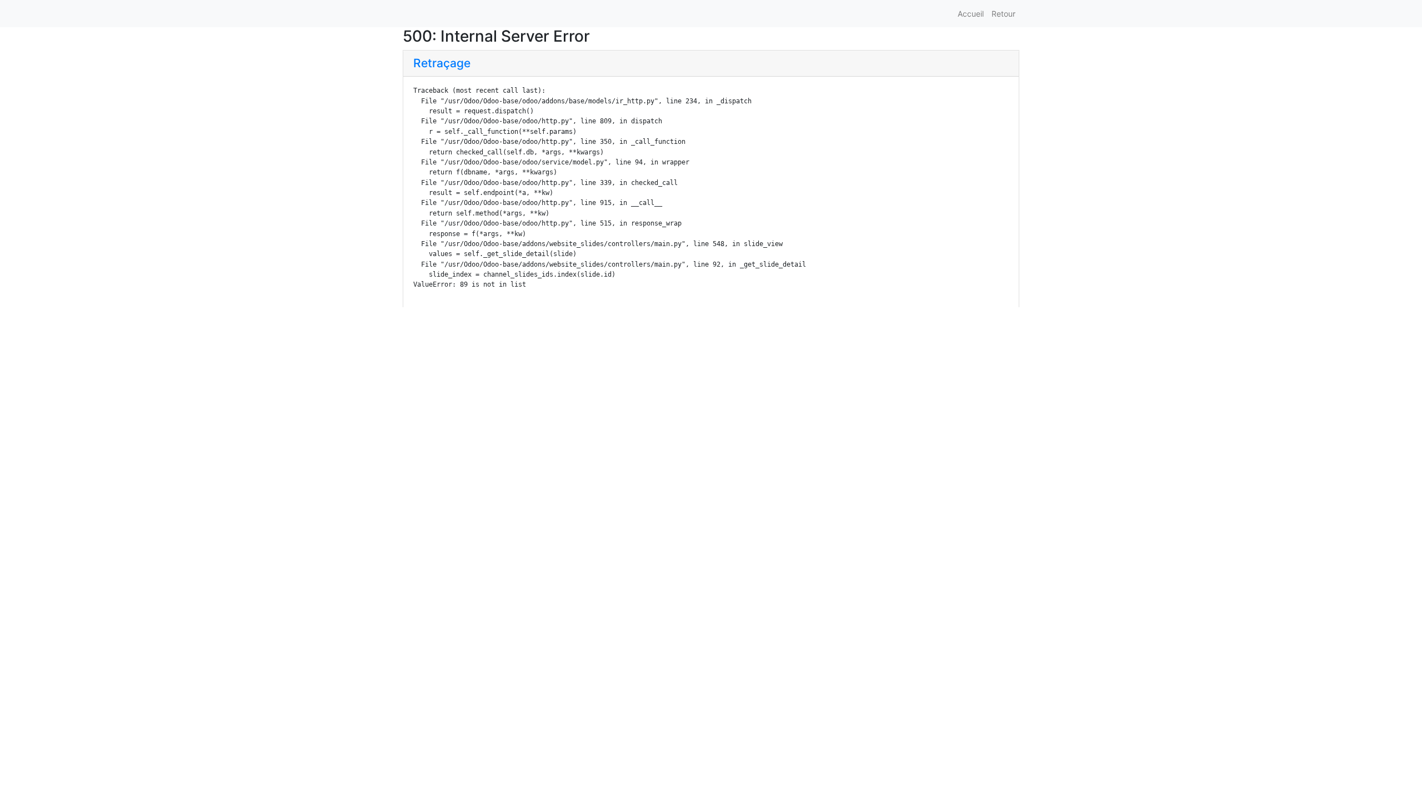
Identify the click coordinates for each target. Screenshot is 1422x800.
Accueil (971, 13)
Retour (1003, 13)
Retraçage (441, 63)
